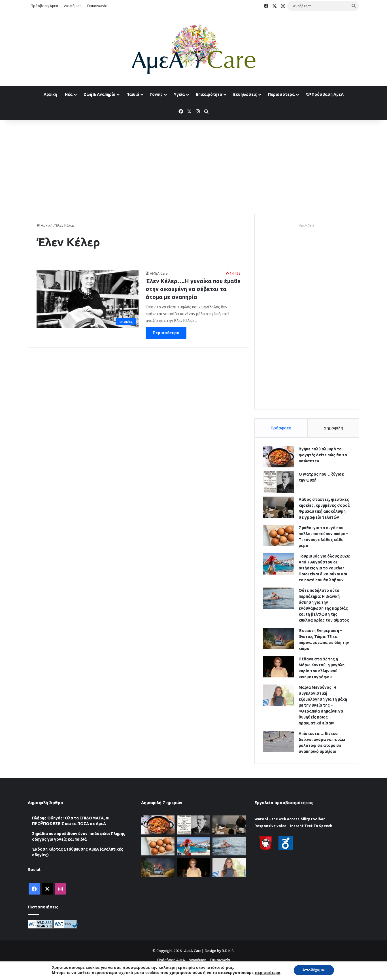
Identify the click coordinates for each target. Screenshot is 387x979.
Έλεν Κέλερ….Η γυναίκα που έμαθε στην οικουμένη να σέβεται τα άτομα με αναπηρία (193, 289)
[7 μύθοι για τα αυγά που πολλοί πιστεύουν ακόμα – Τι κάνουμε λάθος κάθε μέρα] (278, 535)
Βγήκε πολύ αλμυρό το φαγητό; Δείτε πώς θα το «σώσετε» (323, 455)
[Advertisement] (193, 165)
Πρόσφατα (281, 427)
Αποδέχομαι (314, 970)
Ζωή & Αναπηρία (99, 94)
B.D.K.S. (228, 951)
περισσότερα (267, 972)
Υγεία (179, 94)
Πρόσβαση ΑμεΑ (44, 6)
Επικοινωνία (97, 6)
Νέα (69, 94)
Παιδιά (132, 94)
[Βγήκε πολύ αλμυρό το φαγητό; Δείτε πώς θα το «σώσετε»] (278, 456)
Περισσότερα (281, 94)
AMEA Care (159, 273)
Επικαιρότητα (209, 94)
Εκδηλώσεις (245, 94)
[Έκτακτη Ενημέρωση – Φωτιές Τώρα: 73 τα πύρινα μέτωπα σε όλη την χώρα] (278, 638)
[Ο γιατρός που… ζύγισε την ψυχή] (278, 482)
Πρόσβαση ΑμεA (327, 94)
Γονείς (156, 94)
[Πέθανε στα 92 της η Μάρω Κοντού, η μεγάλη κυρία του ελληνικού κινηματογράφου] (278, 666)
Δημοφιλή (333, 427)
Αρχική (50, 94)
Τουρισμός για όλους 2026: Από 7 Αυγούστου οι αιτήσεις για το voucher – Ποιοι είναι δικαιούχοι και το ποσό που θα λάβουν (324, 568)
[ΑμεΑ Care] (193, 49)
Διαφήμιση (73, 6)
